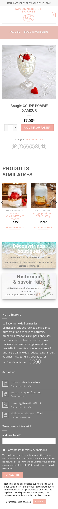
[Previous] (2, 209)
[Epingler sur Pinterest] (37, 146)
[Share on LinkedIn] (43, 146)
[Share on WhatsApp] (14, 146)
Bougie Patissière (36, 31)
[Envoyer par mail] (32, 146)
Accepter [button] (39, 501)
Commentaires (18, 396)
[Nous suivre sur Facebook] (32, 361)
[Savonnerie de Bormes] (29, 20)
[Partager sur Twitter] (26, 146)
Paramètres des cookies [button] (18, 501)
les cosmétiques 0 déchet (26, 392)
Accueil (15, 31)
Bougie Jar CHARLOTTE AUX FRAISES (15, 216)
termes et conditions (34, 450)
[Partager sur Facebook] (20, 146)
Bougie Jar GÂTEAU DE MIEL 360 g (43, 215)
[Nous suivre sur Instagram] (38, 361)
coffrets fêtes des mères (25, 382)
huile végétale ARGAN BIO (26, 403)
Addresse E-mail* (11, 435)
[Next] (55, 209)
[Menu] (4, 15)
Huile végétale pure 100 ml (27, 413)
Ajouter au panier (37, 127)
